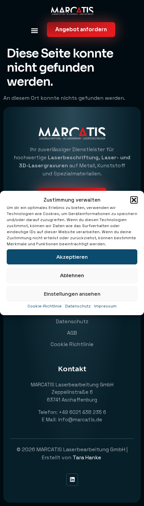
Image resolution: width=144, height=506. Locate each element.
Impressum (105, 306)
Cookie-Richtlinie (44, 306)
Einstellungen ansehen (72, 294)
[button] (134, 200)
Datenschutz (78, 306)
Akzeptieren (72, 257)
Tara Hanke (87, 457)
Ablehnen (72, 275)
